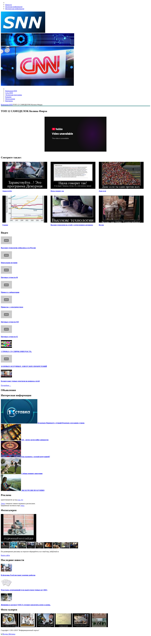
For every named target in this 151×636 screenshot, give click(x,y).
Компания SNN (11, 91)
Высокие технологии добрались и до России (18, 248)
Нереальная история (9, 263)
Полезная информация (13, 7)
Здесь (3, 503)
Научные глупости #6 (9, 277)
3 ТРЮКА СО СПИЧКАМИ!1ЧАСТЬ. (16, 351)
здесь (22, 505)
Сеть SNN (9, 93)
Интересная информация (14, 9)
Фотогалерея (10, 99)
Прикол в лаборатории (10, 292)
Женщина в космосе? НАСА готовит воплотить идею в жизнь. (26, 605)
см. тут (20, 500)
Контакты (9, 101)
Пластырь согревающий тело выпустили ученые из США (24, 590)
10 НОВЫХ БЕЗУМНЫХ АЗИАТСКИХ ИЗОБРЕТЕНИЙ (24, 366)
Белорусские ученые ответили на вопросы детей (20, 381)
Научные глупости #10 (10, 322)
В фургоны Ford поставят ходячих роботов (18, 575)
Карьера (8, 97)
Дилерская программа (13, 95)
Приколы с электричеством (12, 307)
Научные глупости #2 (9, 337)
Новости (8, 5)
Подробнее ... (6, 385)
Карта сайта (5, 555)
